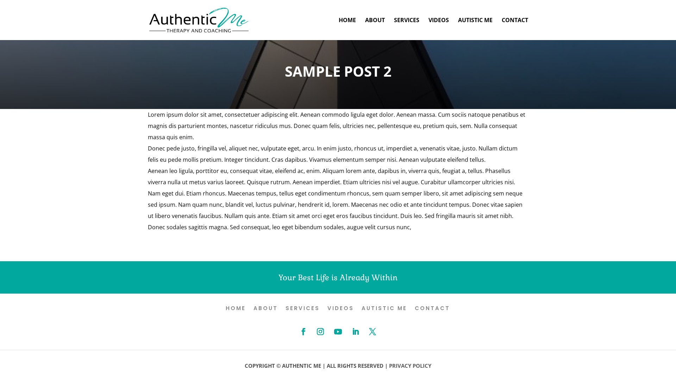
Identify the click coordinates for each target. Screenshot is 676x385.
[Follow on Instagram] (320, 332)
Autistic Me (475, 21)
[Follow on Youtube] (338, 331)
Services (406, 21)
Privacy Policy (410, 365)
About (375, 21)
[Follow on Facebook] (303, 332)
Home (347, 21)
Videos (438, 21)
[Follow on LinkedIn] (356, 332)
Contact (515, 21)
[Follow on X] (372, 332)
